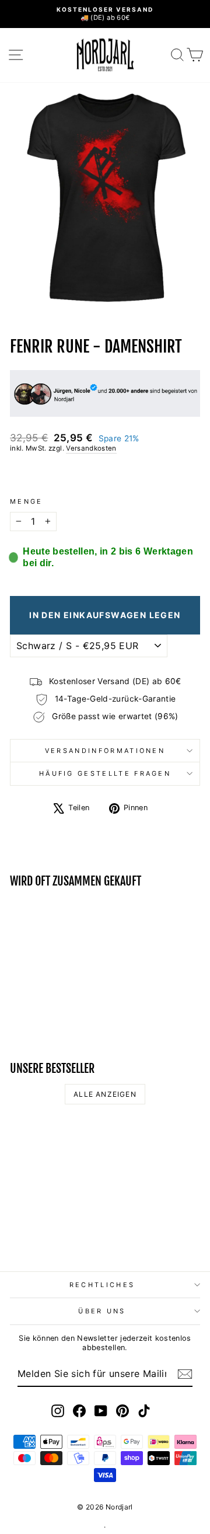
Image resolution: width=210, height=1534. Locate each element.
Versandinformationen (105, 751)
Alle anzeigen (105, 1094)
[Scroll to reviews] (105, 475)
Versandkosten (91, 448)
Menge (26, 501)
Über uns (102, 1311)
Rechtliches (102, 1285)
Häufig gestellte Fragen (105, 773)
